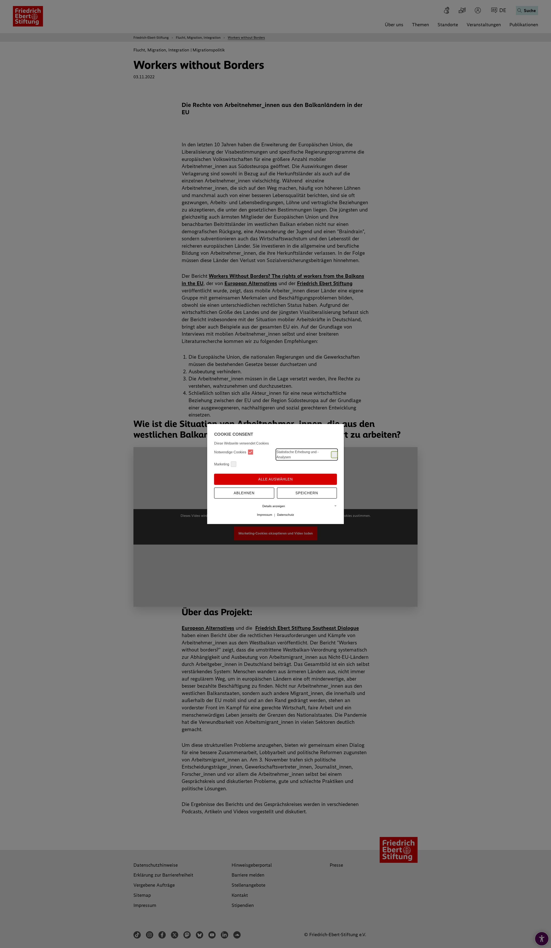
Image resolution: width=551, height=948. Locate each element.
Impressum (264, 514)
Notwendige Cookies (230, 452)
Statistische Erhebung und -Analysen (297, 454)
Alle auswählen (275, 479)
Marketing (221, 464)
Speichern (307, 493)
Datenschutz (285, 514)
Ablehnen (244, 493)
